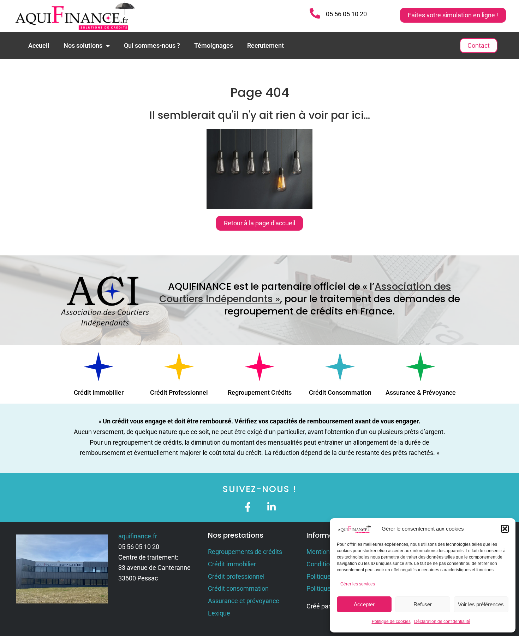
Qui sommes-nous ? (152, 45)
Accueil (38, 45)
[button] (504, 528)
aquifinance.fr (137, 536)
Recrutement (265, 45)
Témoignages (213, 45)
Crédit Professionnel (179, 392)
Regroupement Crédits (260, 392)
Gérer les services (357, 584)
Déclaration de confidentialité (442, 621)
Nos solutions (83, 45)
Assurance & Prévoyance (421, 392)
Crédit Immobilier (99, 392)
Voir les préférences (481, 604)
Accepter (364, 604)
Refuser (422, 604)
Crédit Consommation (340, 392)
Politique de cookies (391, 621)
